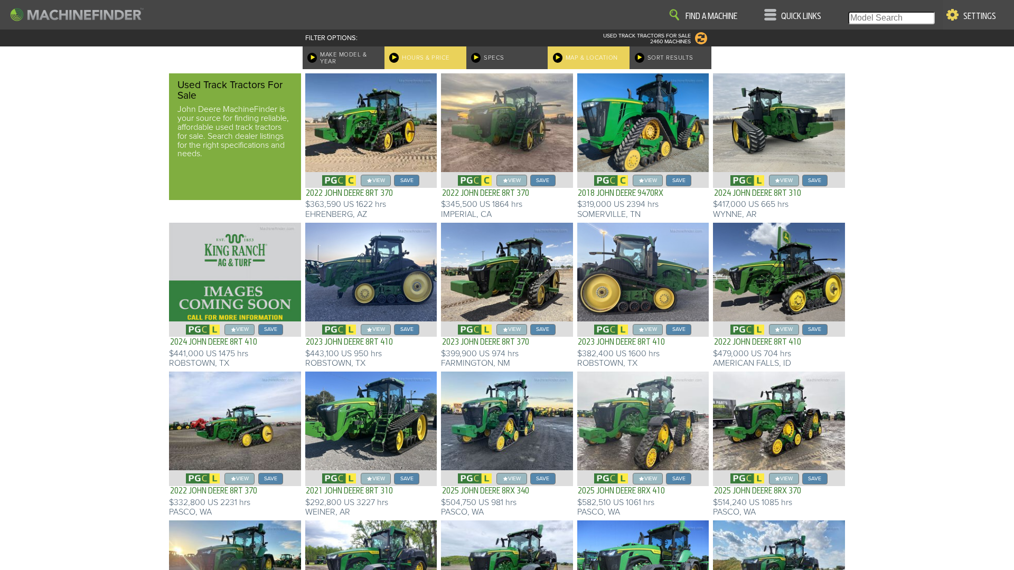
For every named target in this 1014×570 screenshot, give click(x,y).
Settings (979, 16)
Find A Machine (711, 16)
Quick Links (801, 16)
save (407, 180)
